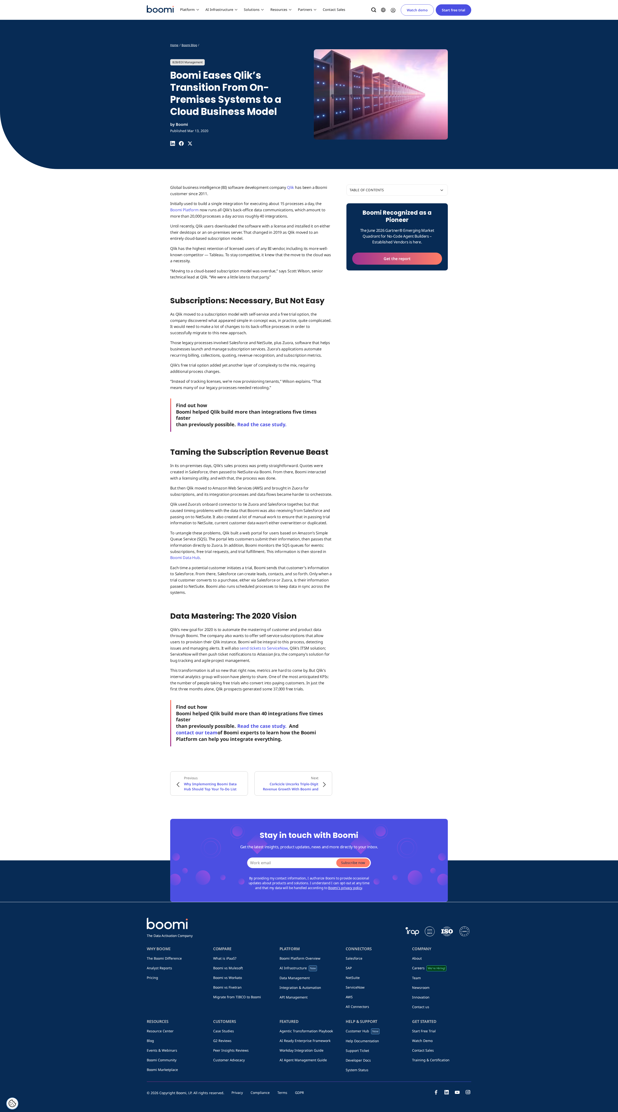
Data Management (295, 978)
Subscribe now (353, 862)
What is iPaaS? (224, 958)
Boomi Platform (184, 209)
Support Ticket (357, 1050)
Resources (278, 9)
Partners (305, 9)
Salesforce (354, 958)
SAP (349, 968)
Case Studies (223, 1031)
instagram (467, 1092)
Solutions (252, 9)
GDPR (299, 1092)
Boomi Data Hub (185, 557)
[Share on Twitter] (190, 143)
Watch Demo (422, 1040)
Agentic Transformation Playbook (306, 1031)
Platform (187, 9)
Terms (282, 1092)
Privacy (237, 1092)
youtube (457, 1092)
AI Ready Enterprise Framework (305, 1040)
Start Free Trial (424, 1031)
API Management (294, 997)
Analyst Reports (159, 968)
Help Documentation (362, 1041)
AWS (349, 997)
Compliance (260, 1092)
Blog (150, 1040)
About (417, 958)
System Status (357, 1070)
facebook (436, 1092)
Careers (428, 968)
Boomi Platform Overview (300, 958)
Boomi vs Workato (227, 977)
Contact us (420, 1007)
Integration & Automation (300, 987)
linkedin (446, 1092)
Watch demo (417, 10)
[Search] (374, 10)
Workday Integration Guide (301, 1050)
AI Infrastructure (219, 9)
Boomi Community (161, 1060)
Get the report (397, 258)
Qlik (290, 187)
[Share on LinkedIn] (172, 143)
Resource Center (160, 1031)
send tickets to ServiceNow (264, 648)
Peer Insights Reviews (231, 1050)
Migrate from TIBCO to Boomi (237, 997)
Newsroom (420, 987)
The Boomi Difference (164, 958)
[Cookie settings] (12, 1104)
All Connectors (357, 1006)
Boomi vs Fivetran (227, 987)
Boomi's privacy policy (345, 887)
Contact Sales (334, 9)
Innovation (420, 997)
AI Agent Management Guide (303, 1060)
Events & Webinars (162, 1050)
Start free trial (453, 10)
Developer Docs (358, 1060)
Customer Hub (362, 1031)
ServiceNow (355, 987)
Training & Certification (430, 1060)
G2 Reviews (222, 1040)
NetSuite (353, 977)
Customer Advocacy (229, 1060)
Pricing (152, 977)
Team (416, 978)
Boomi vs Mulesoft (228, 968)
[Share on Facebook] (181, 143)
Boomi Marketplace (162, 1069)
